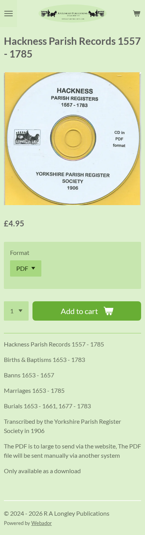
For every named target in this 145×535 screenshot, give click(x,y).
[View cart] (136, 13)
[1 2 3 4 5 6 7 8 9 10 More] (16, 311)
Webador (41, 523)
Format (19, 252)
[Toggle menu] (8, 13)
